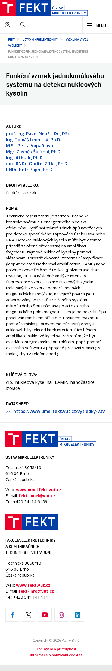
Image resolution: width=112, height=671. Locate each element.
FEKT (11, 39)
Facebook (12, 615)
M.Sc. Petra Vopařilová (29, 146)
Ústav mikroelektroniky (40, 39)
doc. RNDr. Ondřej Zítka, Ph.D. (37, 164)
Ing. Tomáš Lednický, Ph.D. (33, 140)
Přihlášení (7, 24)
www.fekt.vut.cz (33, 585)
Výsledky (15, 45)
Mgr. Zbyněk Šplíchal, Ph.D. (34, 152)
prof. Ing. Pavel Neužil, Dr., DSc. (38, 134)
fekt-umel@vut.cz (37, 495)
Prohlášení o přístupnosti (56, 649)
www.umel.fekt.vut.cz (38, 489)
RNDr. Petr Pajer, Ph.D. (30, 170)
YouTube (45, 615)
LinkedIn (77, 615)
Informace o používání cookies (56, 654)
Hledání (22, 24)
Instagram (61, 615)
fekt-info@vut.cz (36, 591)
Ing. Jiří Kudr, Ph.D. (25, 158)
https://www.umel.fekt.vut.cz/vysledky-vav (59, 411)
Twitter (28, 615)
